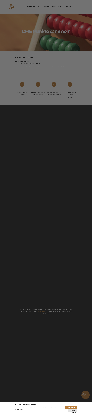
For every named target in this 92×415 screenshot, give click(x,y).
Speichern (73, 410)
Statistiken (42, 411)
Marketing (47, 411)
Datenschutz (74, 412)
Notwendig (30, 411)
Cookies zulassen (71, 407)
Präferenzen (36, 411)
